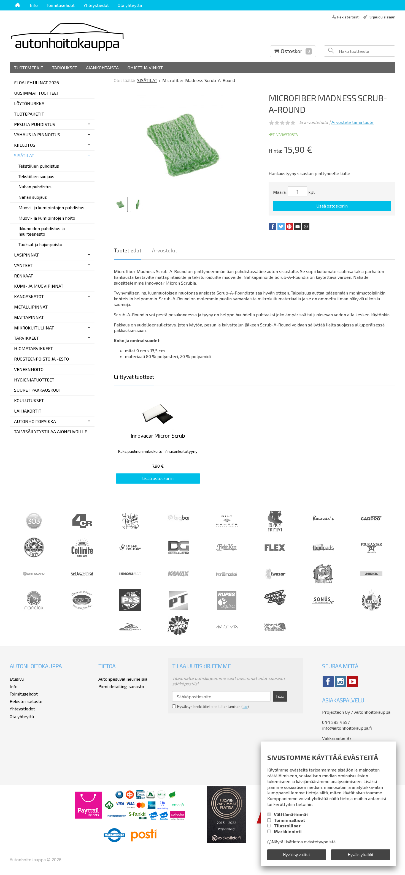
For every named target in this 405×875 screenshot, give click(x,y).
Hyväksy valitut (296, 854)
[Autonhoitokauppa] (110, 36)
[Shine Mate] (275, 603)
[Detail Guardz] (179, 556)
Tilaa (280, 696)
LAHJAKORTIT (27, 410)
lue (245, 706)
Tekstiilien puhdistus (38, 165)
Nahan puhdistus (35, 186)
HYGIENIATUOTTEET (34, 379)
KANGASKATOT (29, 296)
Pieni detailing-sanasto (121, 686)
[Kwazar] (275, 583)
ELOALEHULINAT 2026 (36, 82)
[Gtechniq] (82, 583)
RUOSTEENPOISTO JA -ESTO (41, 358)
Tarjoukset (64, 67)
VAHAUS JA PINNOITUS (37, 134)
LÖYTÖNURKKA (29, 103)
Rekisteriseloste (26, 701)
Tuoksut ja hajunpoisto (40, 244)
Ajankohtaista (102, 67)
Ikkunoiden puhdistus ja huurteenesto (41, 231)
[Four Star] (371, 556)
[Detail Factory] (130, 556)
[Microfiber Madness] (323, 583)
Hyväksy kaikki (360, 854)
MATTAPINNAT (29, 317)
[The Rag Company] (179, 633)
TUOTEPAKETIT (29, 113)
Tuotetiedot (127, 250)
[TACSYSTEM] (371, 609)
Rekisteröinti (348, 16)
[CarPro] (371, 519)
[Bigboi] (179, 519)
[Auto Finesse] (130, 530)
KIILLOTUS (24, 145)
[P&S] (130, 609)
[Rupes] (227, 609)
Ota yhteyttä (130, 5)
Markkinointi (288, 831)
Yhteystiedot (96, 5)
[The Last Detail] (130, 636)
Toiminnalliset (289, 820)
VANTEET (23, 265)
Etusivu (17, 679)
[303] (34, 530)
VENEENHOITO (29, 369)
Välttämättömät (291, 814)
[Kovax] (179, 583)
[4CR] (82, 530)
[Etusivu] (17, 5)
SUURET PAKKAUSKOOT (37, 389)
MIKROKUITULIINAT (34, 327)
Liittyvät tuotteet (134, 377)
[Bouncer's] (323, 519)
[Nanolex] (34, 609)
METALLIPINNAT (31, 306)
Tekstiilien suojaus (36, 176)
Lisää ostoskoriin (332, 205)
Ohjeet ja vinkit (145, 67)
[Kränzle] (227, 583)
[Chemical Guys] (34, 556)
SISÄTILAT (24, 155)
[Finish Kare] (227, 556)
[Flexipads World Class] (323, 556)
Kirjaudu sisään (382, 16)
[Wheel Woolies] (275, 636)
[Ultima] (227, 636)
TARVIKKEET (26, 337)
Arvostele (352, 122)
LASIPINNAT (26, 254)
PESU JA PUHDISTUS (34, 124)
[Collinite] (82, 556)
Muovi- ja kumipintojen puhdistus (51, 207)
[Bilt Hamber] (227, 530)
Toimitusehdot (61, 5)
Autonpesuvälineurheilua (122, 679)
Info (34, 5)
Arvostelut (164, 250)
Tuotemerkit (28, 67)
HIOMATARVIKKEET (33, 348)
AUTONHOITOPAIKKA (35, 421)
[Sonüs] (323, 609)
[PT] (179, 609)
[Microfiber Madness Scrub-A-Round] (182, 144)
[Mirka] (371, 583)
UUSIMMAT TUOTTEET (36, 93)
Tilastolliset (287, 825)
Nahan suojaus (32, 197)
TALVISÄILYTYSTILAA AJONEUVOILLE (50, 431)
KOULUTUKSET (29, 400)
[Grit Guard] (34, 583)
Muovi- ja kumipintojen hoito (46, 217)
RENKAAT (23, 275)
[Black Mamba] (275, 530)
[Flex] (275, 556)
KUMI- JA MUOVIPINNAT (38, 285)
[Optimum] (82, 609)
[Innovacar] (130, 583)
